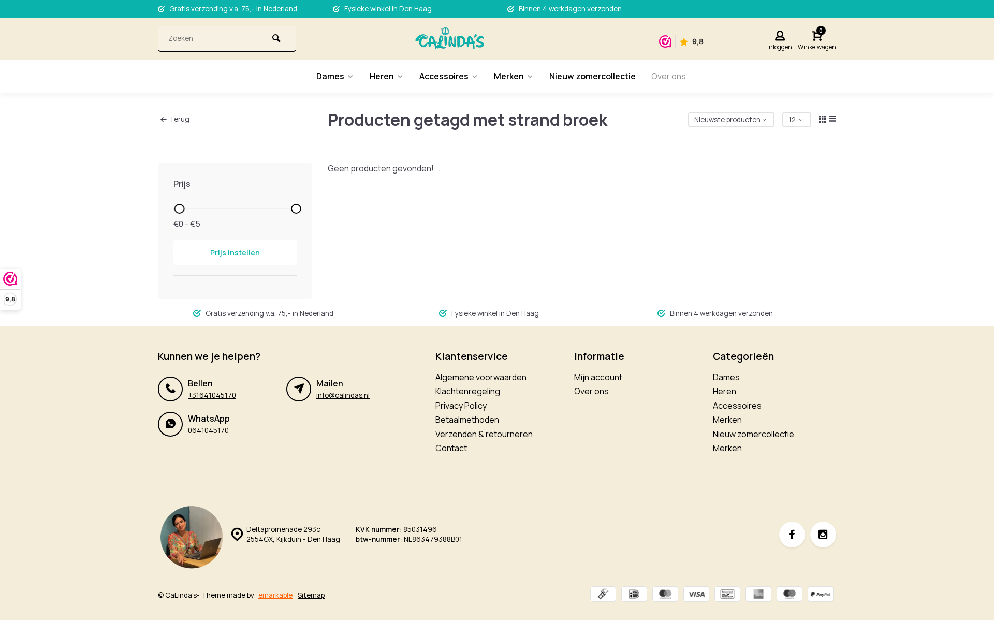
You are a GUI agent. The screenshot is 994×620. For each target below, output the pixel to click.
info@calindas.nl (343, 395)
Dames (330, 76)
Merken (509, 76)
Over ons (668, 76)
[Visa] (696, 595)
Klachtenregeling (467, 391)
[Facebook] (792, 534)
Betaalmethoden (467, 419)
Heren (382, 76)
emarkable (275, 595)
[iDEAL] (634, 595)
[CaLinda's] (450, 38)
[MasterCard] (665, 595)
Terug (179, 119)
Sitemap (311, 595)
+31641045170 (212, 395)
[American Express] (758, 595)
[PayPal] (821, 595)
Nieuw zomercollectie (592, 76)
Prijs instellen (235, 252)
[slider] (179, 209)
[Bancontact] (727, 595)
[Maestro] (789, 595)
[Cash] (603, 595)
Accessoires (444, 76)
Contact (451, 448)
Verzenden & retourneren (484, 434)
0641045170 (208, 430)
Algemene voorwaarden (481, 377)
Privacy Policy (461, 405)
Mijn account (598, 377)
